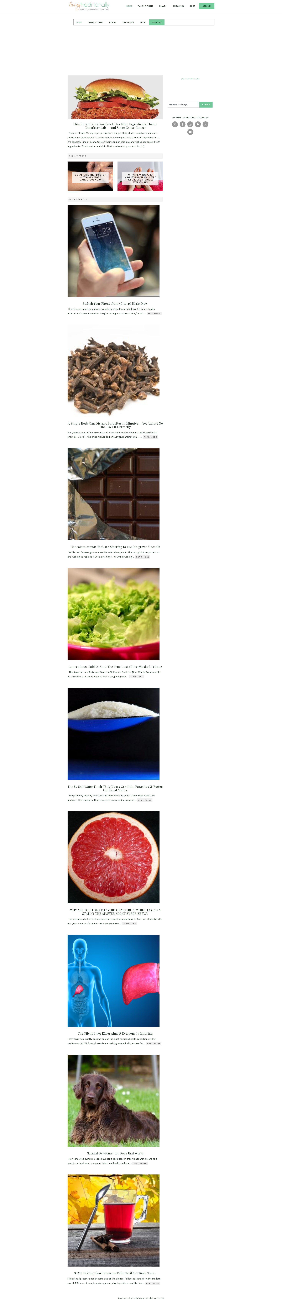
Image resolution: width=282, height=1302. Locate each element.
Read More (154, 313)
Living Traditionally (90, 6)
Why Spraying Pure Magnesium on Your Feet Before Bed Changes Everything (140, 178)
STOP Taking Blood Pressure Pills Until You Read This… (115, 1273)
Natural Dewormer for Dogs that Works (115, 1153)
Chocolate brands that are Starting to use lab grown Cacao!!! (115, 547)
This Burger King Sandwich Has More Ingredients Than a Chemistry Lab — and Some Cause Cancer (115, 125)
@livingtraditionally (190, 79)
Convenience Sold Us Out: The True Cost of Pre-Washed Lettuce (115, 667)
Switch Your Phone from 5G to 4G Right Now (115, 303)
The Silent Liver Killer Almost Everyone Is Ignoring (115, 1033)
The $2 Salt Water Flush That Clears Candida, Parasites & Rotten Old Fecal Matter (115, 788)
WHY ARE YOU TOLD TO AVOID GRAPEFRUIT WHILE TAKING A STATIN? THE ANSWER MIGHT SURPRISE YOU (115, 911)
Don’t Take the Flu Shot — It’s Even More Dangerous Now (90, 177)
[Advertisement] (141, 50)
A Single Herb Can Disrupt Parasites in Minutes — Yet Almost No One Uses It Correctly (115, 425)
